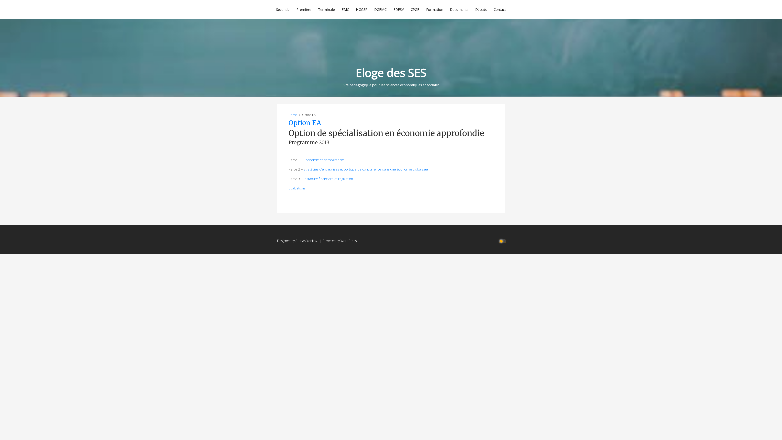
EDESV (398, 9)
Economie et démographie (324, 159)
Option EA (305, 123)
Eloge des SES (391, 72)
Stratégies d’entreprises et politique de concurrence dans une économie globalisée (366, 169)
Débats (481, 9)
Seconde (283, 9)
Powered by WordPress (339, 241)
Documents (459, 9)
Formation (434, 9)
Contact (500, 9)
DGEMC (380, 9)
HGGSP (361, 9)
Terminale (326, 9)
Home (293, 115)
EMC (345, 9)
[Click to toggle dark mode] (503, 240)
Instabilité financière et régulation (328, 178)
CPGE (415, 9)
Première (304, 9)
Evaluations (297, 188)
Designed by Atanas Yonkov (297, 241)
